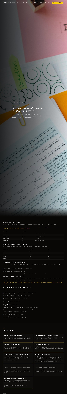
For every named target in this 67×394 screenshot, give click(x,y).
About (45, 2)
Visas (27, 2)
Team (41, 2)
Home (12, 102)
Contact (48, 2)
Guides (23, 2)
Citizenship (36, 2)
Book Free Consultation (57, 2)
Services (17, 2)
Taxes (31, 2)
